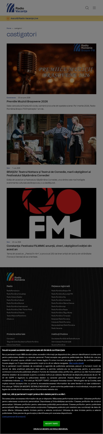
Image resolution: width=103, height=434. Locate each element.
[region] (51, 390)
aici (22, 381)
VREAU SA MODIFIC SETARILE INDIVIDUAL (50, 429)
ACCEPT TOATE (51, 424)
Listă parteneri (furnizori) (13, 417)
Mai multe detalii (76, 363)
